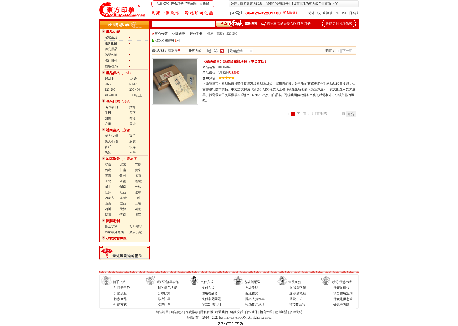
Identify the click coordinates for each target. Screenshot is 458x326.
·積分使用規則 (342, 293)
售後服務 (294, 282)
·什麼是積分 (340, 288)
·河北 (107, 181)
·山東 (137, 198)
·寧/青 (123, 198)
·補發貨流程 (296, 304)
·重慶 (137, 164)
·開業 (107, 118)
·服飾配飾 (116, 43)
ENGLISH (340, 13)
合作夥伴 (251, 312)
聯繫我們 (221, 312)
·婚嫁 (132, 107)
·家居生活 (116, 37)
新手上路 (119, 282)
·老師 (107, 152)
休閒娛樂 (178, 34)
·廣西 (107, 175)
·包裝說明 (251, 288)
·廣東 (137, 170)
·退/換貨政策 (297, 288)
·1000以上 (135, 95)
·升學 (107, 124)
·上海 (137, 203)
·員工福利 (110, 226)
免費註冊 (282, 4)
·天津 (122, 209)
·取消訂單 (163, 304)
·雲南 (122, 214)
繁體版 (327, 13)
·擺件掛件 (116, 61)
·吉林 (137, 187)
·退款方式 (295, 299)
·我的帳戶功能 (167, 288)
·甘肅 (122, 170)
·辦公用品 (116, 49)
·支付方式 (207, 288)
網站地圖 (162, 312)
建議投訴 (236, 312)
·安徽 (107, 164)
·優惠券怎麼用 (342, 304)
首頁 (296, 4)
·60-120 (133, 84)
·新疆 (107, 214)
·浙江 (137, 214)
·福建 (107, 170)
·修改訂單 (163, 299)
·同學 (132, 152)
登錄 (270, 4)
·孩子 (132, 136)
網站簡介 (177, 312)
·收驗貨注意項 (254, 304)
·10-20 (132, 78)
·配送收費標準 (254, 299)
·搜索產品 (120, 299)
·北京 (122, 164)
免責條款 (192, 312)
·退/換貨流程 (297, 293)
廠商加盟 (281, 312)
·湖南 (122, 187)
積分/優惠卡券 (342, 282)
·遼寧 (137, 192)
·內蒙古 (109, 198)
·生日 (107, 113)
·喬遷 (132, 118)
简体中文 (314, 13)
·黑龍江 (139, 181)
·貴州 (122, 175)
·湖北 (107, 187)
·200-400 (134, 90)
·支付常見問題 (211, 299)
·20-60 (108, 84)
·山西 (107, 203)
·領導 (132, 147)
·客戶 (107, 147)
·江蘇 (107, 192)
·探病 (132, 113)
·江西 (122, 192)
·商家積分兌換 (114, 232)
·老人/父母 (111, 136)
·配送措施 (251, 293)
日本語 (354, 13)
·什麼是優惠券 (342, 299)
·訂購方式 (120, 304)
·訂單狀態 (163, 293)
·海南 (137, 175)
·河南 (122, 181)
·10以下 (109, 78)
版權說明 (295, 312)
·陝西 (122, 203)
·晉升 (132, 124)
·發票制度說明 (211, 304)
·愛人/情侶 (111, 141)
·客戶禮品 (135, 226)
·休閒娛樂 (116, 55)
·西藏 (137, 209)
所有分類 (161, 34)
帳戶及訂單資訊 (168, 282)
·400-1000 (110, 95)
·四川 (107, 209)
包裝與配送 (252, 282)
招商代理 (266, 312)
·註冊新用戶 (121, 288)
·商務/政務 (116, 66)
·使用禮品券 (209, 293)
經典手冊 (196, 34)
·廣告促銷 (135, 232)
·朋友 (132, 141)
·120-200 (109, 90)
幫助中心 (330, 4)
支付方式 (207, 282)
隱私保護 (206, 312)
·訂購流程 (120, 293)
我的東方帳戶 (312, 4)
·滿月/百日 (111, 107)
